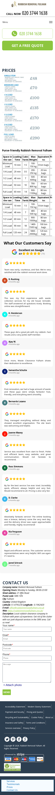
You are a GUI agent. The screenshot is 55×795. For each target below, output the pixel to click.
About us (49, 717)
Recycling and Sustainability (17, 717)
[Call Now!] (35, 13)
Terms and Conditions (35, 722)
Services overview (13, 728)
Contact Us (12, 790)
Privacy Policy (29, 728)
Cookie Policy (37, 717)
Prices (10, 787)
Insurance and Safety (14, 722)
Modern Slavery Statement (39, 706)
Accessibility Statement (15, 706)
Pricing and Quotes (35, 712)
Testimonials (13, 784)
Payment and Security (14, 712)
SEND (6, 692)
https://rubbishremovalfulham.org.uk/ (25, 610)
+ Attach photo (12, 684)
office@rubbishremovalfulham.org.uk (26, 607)
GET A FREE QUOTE (27, 45)
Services (11, 781)
